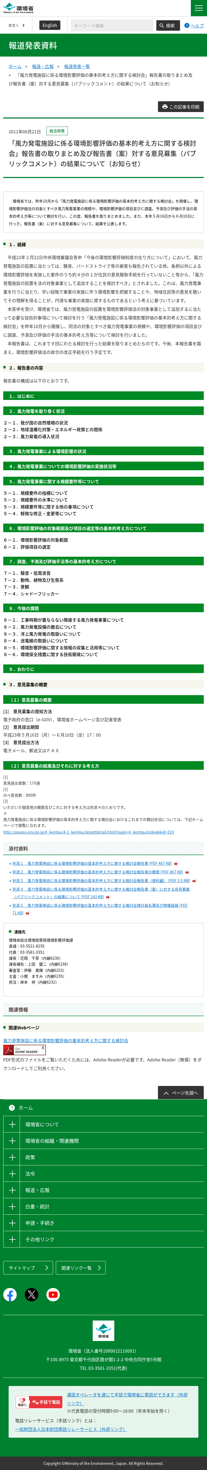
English (50, 25)
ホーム (15, 66)
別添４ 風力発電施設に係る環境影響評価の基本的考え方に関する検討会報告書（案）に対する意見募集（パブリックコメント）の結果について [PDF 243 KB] (101, 892)
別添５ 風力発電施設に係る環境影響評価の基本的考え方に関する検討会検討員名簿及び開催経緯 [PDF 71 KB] (100, 909)
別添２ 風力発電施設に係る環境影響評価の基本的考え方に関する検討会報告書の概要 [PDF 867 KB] (97, 872)
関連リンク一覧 (76, 1268)
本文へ (13, 25)
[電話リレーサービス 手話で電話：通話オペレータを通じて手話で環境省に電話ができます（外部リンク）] (39, 1402)
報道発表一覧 (77, 66)
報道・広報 (43, 66)
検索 (170, 25)
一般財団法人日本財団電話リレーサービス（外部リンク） (71, 1429)
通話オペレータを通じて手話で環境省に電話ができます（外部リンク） (127, 1398)
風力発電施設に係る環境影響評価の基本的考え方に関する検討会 (65, 1040)
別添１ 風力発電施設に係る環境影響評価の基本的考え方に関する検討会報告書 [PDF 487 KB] (92, 863)
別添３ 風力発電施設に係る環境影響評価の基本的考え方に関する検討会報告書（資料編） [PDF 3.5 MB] (101, 880)
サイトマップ (22, 1268)
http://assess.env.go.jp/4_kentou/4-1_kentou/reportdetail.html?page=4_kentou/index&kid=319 (88, 832)
